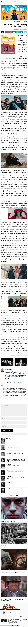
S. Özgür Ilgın (9, 476)
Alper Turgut (9, 488)
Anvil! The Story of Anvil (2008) (13, 620)
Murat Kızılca (24, 29)
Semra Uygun (9, 482)
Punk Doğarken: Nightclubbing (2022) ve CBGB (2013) (13, 546)
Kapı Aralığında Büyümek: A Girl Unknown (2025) (16, 453)
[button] (26, 434)
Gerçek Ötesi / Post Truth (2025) (8, 521)
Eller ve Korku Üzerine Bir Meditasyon (14, 483)
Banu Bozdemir (10, 458)
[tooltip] (2, 32)
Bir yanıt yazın (18, 382)
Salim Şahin (3, 345)
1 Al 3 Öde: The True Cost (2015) (12, 612)
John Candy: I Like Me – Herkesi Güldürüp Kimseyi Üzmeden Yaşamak (12, 600)
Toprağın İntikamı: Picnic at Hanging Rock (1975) (16, 471)
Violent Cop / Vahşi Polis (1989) (13, 465)
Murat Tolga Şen (10, 439)
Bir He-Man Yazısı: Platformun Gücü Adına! (15, 441)
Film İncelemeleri (18, 21)
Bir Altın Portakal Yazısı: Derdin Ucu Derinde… (15, 490)
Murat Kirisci (9, 470)
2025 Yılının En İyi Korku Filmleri (13, 447)
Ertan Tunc (9, 464)
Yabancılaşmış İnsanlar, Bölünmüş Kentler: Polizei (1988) (16, 478)
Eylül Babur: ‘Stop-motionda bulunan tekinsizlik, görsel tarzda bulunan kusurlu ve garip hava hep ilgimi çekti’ (16, 460)
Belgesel (25, 21)
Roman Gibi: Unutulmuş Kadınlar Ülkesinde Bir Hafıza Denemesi (12, 573)
